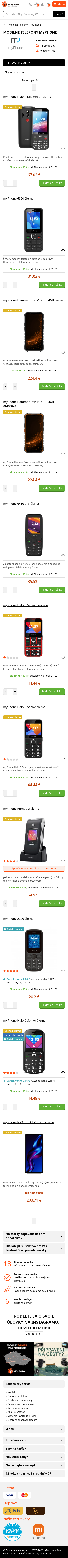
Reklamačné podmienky (21, 1404)
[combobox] (33, 72)
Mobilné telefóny (18, 24)
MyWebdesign (43, 1553)
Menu (61, 4)
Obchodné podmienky (20, 1400)
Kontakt (12, 1392)
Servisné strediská (18, 1407)
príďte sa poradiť (23, 1302)
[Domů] (4, 25)
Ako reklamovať (16, 1411)
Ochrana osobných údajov (22, 1419)
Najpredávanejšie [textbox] (15, 72)
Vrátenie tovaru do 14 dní (22, 1415)
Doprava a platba (17, 1396)
